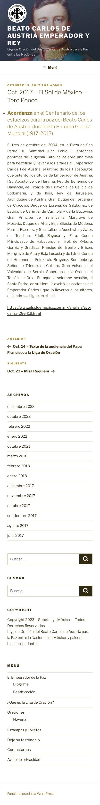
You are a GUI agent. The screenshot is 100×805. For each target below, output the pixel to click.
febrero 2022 (18, 426)
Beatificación (24, 692)
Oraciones (16, 712)
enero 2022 (17, 436)
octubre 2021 (18, 446)
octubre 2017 (18, 506)
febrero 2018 (18, 466)
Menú (52, 67)
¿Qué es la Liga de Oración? (30, 702)
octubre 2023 (19, 416)
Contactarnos (19, 750)
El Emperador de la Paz (26, 677)
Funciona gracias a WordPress (30, 793)
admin (56, 85)
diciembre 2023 (21, 406)
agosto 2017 (17, 525)
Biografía (21, 684)
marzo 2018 (17, 456)
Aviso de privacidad (23, 759)
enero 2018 (17, 476)
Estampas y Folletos (24, 730)
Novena (19, 719)
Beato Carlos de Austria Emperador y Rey (48, 36)
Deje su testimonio (23, 740)
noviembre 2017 (21, 496)
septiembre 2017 (22, 516)
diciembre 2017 (20, 486)
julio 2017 (15, 535)
